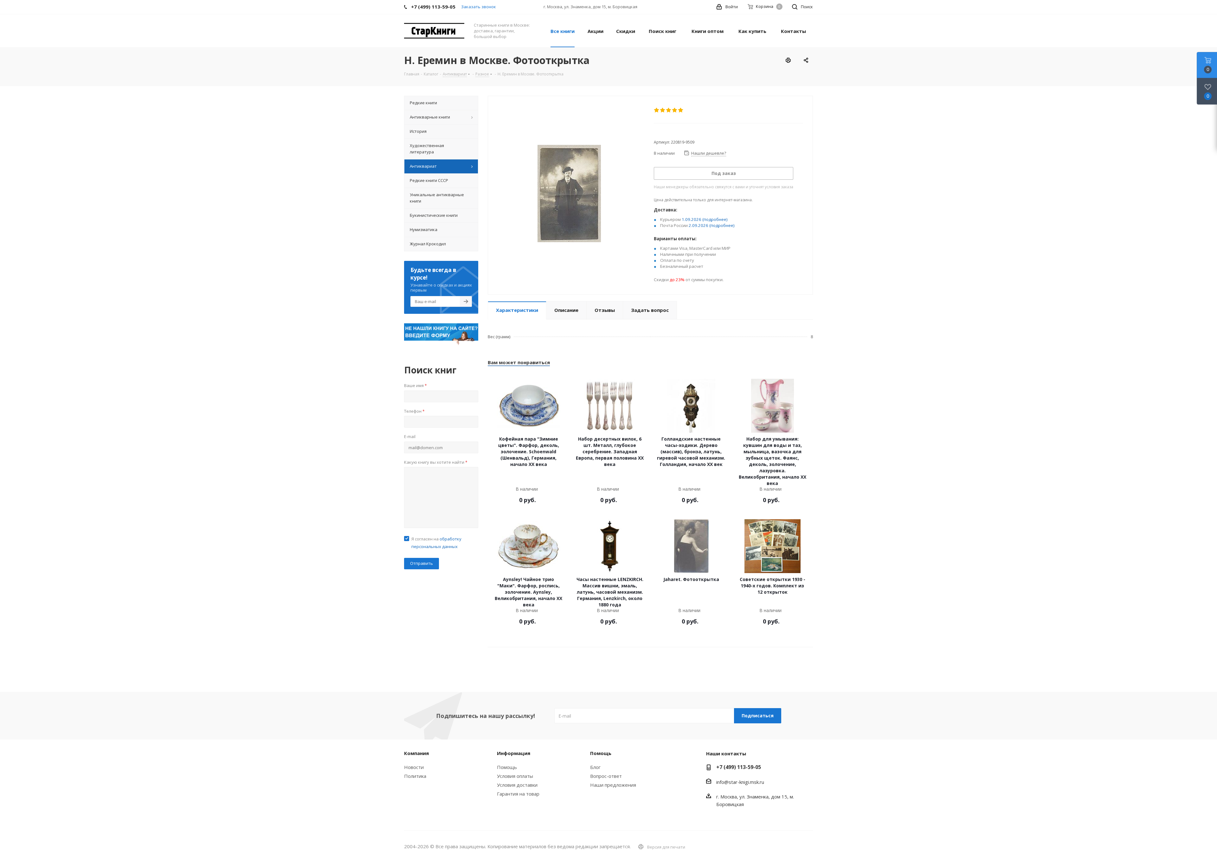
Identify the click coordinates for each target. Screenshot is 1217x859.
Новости (414, 767)
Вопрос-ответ (606, 776)
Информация (513, 753)
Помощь (507, 767)
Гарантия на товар (518, 794)
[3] (669, 110)
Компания (416, 753)
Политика (415, 776)
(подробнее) (715, 219)
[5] (681, 110)
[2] (663, 110)
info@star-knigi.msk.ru (740, 782)
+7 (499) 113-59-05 (738, 767)
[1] (657, 110)
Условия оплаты (515, 776)
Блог (595, 767)
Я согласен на (436, 542)
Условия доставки (517, 785)
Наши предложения (613, 785)
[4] (675, 110)
